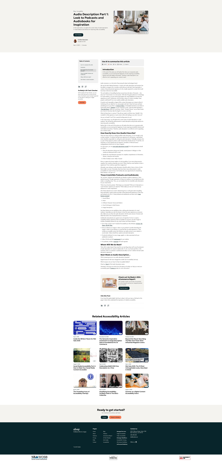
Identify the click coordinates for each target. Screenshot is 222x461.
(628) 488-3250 (133, 434)
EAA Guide (105, 440)
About (94, 433)
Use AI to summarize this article (87, 65)
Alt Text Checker (107, 438)
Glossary (105, 433)
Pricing (94, 438)
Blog (74, 11)
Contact (104, 417)
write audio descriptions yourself (121, 146)
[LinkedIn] (136, 442)
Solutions (95, 436)
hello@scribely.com (134, 437)
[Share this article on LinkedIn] (79, 86)
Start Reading (78, 35)
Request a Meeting (115, 417)
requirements (117, 239)
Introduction (83, 67)
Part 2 (107, 264)
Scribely (79, 447)
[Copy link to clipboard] (86, 86)
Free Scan (82, 102)
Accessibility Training (121, 440)
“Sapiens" (112, 107)
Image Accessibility (121, 433)
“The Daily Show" (105, 109)
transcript (116, 241)
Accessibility (106, 442)
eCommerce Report (107, 436)
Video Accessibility (121, 436)
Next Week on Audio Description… (88, 79)
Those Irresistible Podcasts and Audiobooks (87, 74)
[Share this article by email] (82, 86)
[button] (146, 33)
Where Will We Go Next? (86, 77)
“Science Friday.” (120, 106)
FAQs (94, 440)
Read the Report (124, 288)
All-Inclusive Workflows (122, 442)
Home (94, 431)
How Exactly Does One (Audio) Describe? (87, 70)
